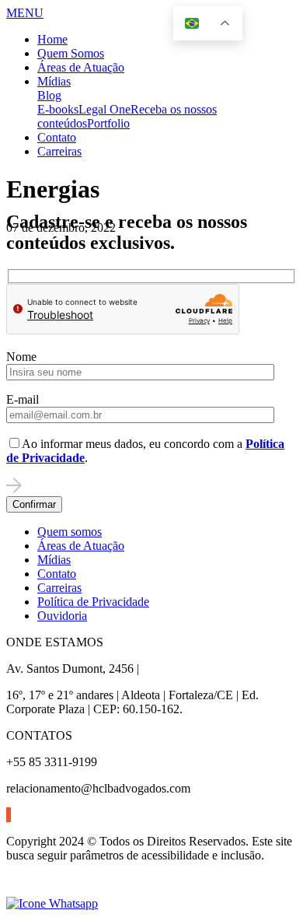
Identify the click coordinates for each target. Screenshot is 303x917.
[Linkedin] (7, 814)
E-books (57, 109)
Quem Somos (70, 53)
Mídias (54, 81)
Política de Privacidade (93, 601)
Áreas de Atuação (80, 67)
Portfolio (108, 123)
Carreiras (59, 151)
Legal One (104, 109)
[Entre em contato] (52, 903)
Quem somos (69, 531)
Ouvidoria (62, 615)
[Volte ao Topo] (15, 889)
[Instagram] (8, 814)
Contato (56, 137)
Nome (21, 356)
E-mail (22, 399)
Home (52, 39)
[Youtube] (10, 814)
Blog (49, 95)
